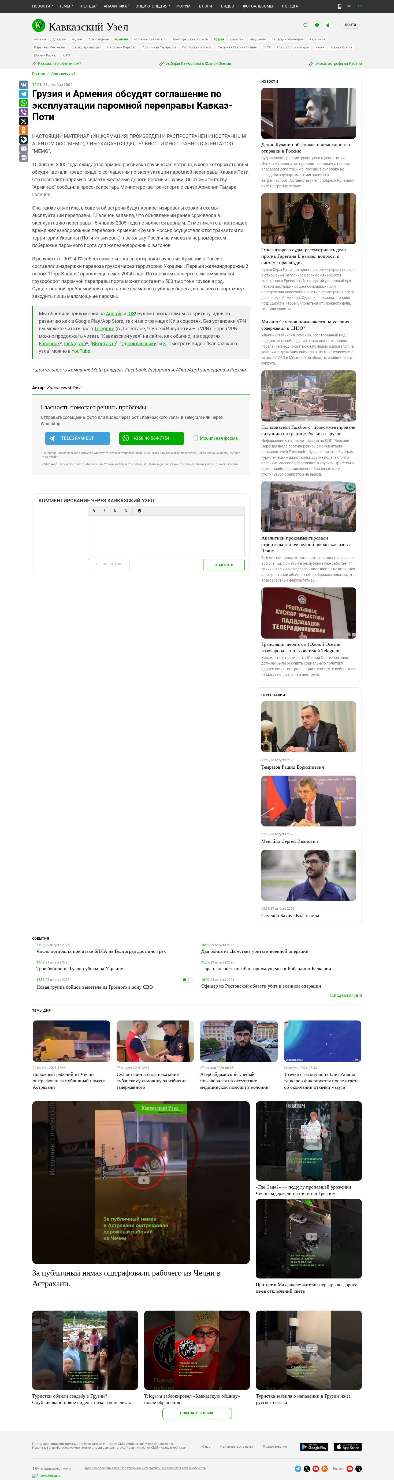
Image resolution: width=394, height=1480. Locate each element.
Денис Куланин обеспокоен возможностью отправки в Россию (305, 147)
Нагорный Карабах (121, 47)
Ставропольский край (293, 47)
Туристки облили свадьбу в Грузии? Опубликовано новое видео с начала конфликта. (82, 1398)
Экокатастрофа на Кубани (338, 63)
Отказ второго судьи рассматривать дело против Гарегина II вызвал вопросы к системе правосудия (303, 255)
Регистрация (108, 564)
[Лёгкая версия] (340, 6)
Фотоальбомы (258, 6)
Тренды (87, 6)
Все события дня (345, 996)
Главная (38, 73)
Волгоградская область (190, 39)
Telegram (104, 328)
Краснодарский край (86, 47)
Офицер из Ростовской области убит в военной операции (261, 985)
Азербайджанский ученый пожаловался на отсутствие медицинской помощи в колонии (234, 1080)
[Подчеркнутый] (115, 510)
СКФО (267, 47)
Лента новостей (63, 73)
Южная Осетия (341, 47)
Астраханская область (150, 39)
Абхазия (40, 39)
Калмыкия (317, 39)
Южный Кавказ (45, 55)
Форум (183, 6)
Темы (64, 6)
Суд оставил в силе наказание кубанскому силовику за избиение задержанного (152, 1080)
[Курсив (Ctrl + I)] (104, 510)
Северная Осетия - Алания (237, 47)
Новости (41, 6)
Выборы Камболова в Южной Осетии (198, 63)
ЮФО (66, 55)
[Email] (23, 148)
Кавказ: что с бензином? (59, 63)
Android (114, 313)
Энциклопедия (152, 6)
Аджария (59, 39)
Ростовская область (197, 47)
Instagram (75, 343)
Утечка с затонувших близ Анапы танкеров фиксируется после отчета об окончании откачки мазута (321, 1080)
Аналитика (115, 6)
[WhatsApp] (23, 103)
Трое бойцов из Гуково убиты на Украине (79, 968)
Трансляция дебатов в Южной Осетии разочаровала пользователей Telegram (301, 647)
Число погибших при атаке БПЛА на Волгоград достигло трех (101, 951)
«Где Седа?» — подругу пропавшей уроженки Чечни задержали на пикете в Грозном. (303, 1189)
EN (360, 6)
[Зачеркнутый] (125, 510)
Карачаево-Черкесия (49, 47)
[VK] (23, 85)
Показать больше (197, 1413)
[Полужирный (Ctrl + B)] (93, 510)
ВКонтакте (104, 343)
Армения (121, 39)
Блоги (205, 6)
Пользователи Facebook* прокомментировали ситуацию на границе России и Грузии (308, 430)
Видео (227, 6)
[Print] (23, 157)
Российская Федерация (159, 47)
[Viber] (23, 112)
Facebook (49, 343)
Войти (350, 25)
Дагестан (237, 39)
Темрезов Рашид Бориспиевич (292, 767)
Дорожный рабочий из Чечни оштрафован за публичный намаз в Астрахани (69, 1080)
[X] (23, 121)
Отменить (223, 565)
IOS (131, 313)
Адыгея (77, 39)
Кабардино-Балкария (288, 39)
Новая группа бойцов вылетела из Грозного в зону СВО (94, 987)
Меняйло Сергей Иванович (289, 841)
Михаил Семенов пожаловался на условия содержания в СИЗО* (305, 324)
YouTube (81, 351)
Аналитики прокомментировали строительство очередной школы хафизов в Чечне (306, 544)
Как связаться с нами (236, 1446)
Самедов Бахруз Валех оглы (290, 915)
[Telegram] (23, 94)
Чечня (320, 47)
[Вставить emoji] (139, 510)
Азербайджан (98, 39)
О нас (206, 1446)
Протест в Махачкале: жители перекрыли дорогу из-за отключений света (306, 1287)
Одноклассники (139, 343)
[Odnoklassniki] (23, 130)
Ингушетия (258, 39)
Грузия (219, 39)
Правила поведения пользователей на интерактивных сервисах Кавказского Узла (145, 1468)
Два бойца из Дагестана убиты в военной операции (254, 951)
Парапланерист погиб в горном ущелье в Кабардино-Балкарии (266, 968)
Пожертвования (275, 1446)
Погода (290, 6)
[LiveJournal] (23, 139)
